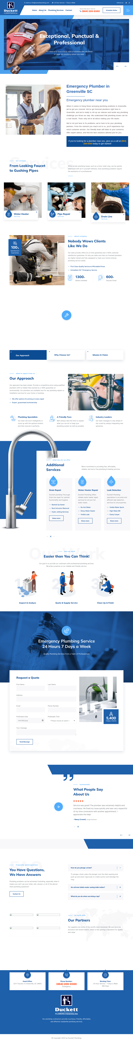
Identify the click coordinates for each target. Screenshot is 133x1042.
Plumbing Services (56, 10)
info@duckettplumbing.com (40, 3)
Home (34, 10)
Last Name (52, 684)
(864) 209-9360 (91, 11)
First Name (20, 684)
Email (18, 706)
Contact (68, 10)
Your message (21, 728)
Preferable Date (22, 717)
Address (19, 695)
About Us (42, 10)
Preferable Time (53, 717)
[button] (117, 66)
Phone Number (53, 706)
